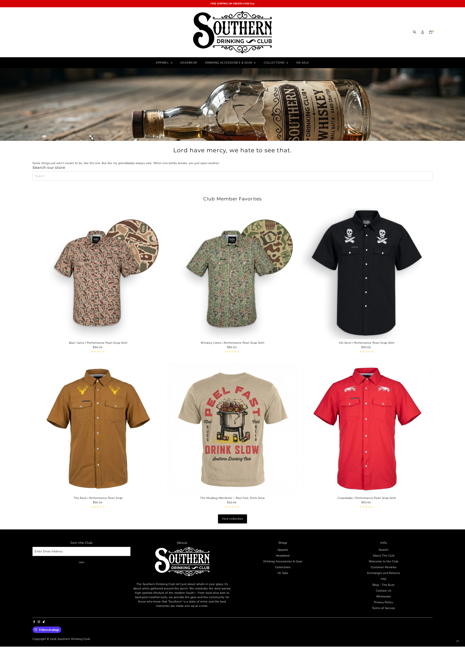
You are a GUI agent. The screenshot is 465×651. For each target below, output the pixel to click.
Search (383, 549)
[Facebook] (34, 622)
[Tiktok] (44, 622)
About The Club (384, 555)
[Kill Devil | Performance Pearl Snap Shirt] (366, 273)
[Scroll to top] (457, 641)
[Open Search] (414, 32)
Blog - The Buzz (384, 584)
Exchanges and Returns (383, 573)
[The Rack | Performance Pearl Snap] (98, 428)
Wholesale (383, 596)
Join (81, 562)
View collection (232, 518)
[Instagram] (39, 622)
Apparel (163, 62)
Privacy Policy (383, 602)
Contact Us (383, 590)
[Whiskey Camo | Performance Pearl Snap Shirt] (232, 273)
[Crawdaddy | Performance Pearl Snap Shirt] (366, 428)
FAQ (383, 579)
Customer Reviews (384, 567)
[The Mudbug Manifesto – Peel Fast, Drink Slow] (232, 428)
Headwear (188, 62)
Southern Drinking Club (74, 639)
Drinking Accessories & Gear (229, 62)
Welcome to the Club (383, 561)
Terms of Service (383, 608)
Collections (275, 62)
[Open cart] (430, 32)
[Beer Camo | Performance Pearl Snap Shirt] (98, 273)
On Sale (302, 62)
